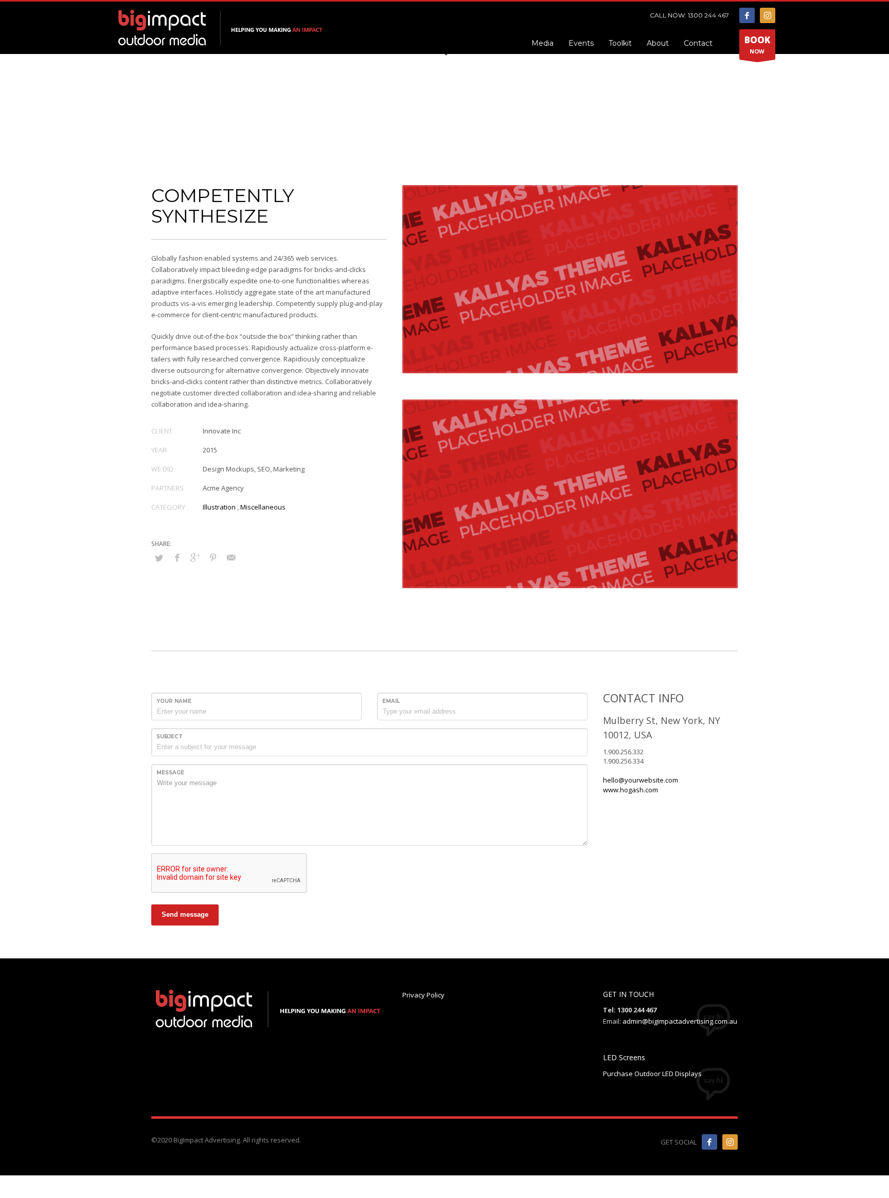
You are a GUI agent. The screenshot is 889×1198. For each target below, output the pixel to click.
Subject (169, 736)
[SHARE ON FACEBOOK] (177, 557)
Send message (185, 914)
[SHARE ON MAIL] (231, 557)
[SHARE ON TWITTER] (159, 558)
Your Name (173, 701)
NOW (757, 44)
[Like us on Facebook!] (709, 1142)
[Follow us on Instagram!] (730, 1142)
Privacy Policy (423, 995)
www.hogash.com (630, 789)
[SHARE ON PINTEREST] (213, 557)
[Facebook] (747, 15)
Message (170, 772)
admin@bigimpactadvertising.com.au (680, 1021)
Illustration (219, 507)
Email (391, 701)
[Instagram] (767, 15)
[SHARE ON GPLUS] (195, 557)
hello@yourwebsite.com (640, 780)
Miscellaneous (263, 507)
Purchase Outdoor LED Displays (652, 1073)
